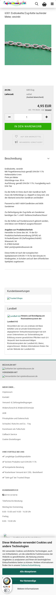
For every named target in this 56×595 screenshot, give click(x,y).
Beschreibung (13, 158)
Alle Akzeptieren (28, 571)
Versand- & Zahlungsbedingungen (17, 402)
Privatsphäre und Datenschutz (15, 418)
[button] (9, 117)
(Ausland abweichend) (35, 97)
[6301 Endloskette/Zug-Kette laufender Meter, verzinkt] (28, 45)
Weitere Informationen (28, 589)
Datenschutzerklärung (30, 565)
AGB (4, 413)
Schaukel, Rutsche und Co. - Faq (16, 424)
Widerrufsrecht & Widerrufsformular (18, 408)
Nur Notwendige (28, 581)
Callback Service (9, 434)
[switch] (7, 590)
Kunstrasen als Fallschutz (13, 429)
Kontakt (5, 397)
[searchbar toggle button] (36, 4)
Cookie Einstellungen (11, 439)
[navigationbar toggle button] (52, 4)
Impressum (7, 392)
